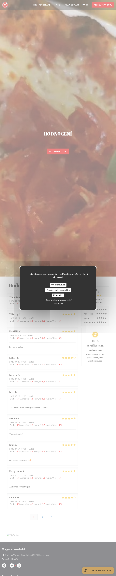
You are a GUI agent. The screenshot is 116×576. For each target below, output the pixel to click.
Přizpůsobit (58, 295)
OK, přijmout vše (58, 285)
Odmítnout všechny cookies (58, 290)
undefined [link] (58, 303)
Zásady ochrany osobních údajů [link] (59, 300)
